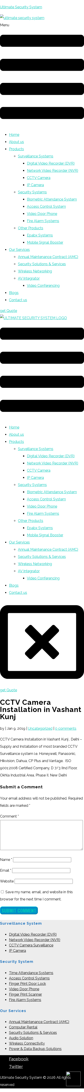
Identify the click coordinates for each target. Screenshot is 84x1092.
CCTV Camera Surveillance (31, 945)
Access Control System (46, 206)
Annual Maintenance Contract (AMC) (48, 257)
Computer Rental (23, 1027)
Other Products (30, 228)
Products (16, 149)
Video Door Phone (42, 214)
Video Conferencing (43, 285)
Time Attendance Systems (31, 973)
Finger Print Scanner (25, 994)
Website (7, 881)
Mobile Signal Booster (45, 242)
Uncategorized (40, 728)
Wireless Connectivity (27, 1043)
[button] (42, 75)
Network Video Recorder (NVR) (52, 170)
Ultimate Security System (21, 7)
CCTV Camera (38, 178)
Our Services (19, 250)
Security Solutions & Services (42, 264)
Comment (9, 816)
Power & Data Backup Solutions (35, 1049)
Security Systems (32, 192)
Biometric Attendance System (52, 199)
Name (6, 860)
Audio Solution (21, 1038)
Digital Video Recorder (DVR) (51, 163)
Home (14, 135)
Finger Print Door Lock (27, 983)
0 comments (65, 728)
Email (5, 870)
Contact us (18, 300)
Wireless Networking (35, 271)
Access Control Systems (29, 978)
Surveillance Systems (35, 156)
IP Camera (35, 185)
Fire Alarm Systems (43, 221)
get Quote (8, 311)
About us (16, 142)
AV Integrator (29, 278)
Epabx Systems (40, 235)
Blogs (14, 293)
